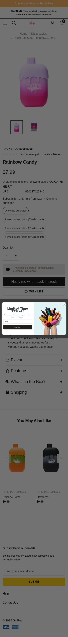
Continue (17, 327)
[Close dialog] (64, 304)
